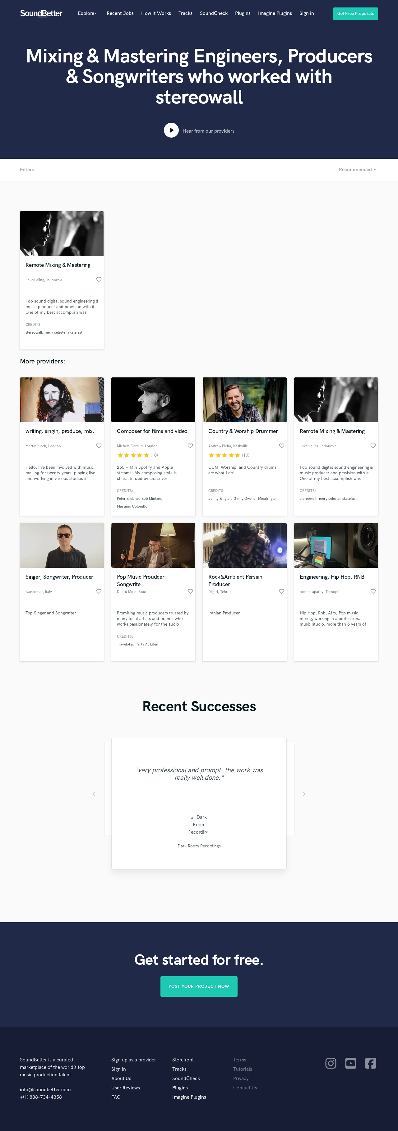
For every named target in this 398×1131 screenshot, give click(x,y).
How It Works (156, 13)
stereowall (33, 332)
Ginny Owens (244, 498)
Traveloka (125, 644)
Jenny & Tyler (219, 498)
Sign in (306, 13)
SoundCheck (214, 13)
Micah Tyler (267, 498)
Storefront (183, 1060)
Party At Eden (147, 644)
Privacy (241, 1079)
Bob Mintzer (151, 498)
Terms (239, 1060)
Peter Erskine (128, 498)
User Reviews (125, 1088)
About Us (121, 1079)
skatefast (75, 332)
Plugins (243, 13)
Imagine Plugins (275, 13)
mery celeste (55, 332)
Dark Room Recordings (199, 846)
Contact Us (245, 1088)
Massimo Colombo (132, 506)
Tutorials (242, 1069)
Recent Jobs (120, 13)
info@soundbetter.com (45, 1090)
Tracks (185, 13)
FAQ (116, 1097)
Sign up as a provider (133, 1060)
